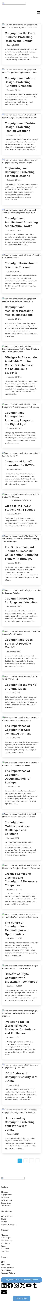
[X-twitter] (22, 1285)
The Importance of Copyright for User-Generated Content (18, 729)
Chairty (4, 1219)
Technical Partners (8, 1273)
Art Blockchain (6, 1216)
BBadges (4, 1192)
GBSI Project (6, 1238)
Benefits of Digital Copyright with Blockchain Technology (21, 977)
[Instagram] (16, 1285)
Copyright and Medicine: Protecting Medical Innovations (19, 310)
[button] (38, 12)
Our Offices (5, 1243)
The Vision (5, 1251)
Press (3, 1246)
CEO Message (6, 1240)
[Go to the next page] (37, 1160)
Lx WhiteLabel (6, 1200)
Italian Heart (5, 1265)
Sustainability (6, 1270)
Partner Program (7, 1267)
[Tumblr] (35, 1285)
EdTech (4, 1222)
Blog (2, 1262)
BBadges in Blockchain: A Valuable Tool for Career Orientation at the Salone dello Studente (21, 365)
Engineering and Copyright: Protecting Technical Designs (20, 172)
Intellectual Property (8, 1224)
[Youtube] (29, 1285)
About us (4, 1235)
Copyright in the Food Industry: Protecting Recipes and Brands (20, 37)
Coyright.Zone (6, 1195)
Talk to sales (5, 1206)
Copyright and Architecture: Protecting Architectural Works (21, 222)
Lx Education (6, 1197)
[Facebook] (10, 1285)
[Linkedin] (4, 1285)
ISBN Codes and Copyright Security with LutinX (21, 1077)
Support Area (6, 1203)
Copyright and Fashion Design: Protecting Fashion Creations (21, 127)
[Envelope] (4, 1292)
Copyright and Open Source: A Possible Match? (19, 643)
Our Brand (5, 1249)
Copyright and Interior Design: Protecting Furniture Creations (20, 82)
